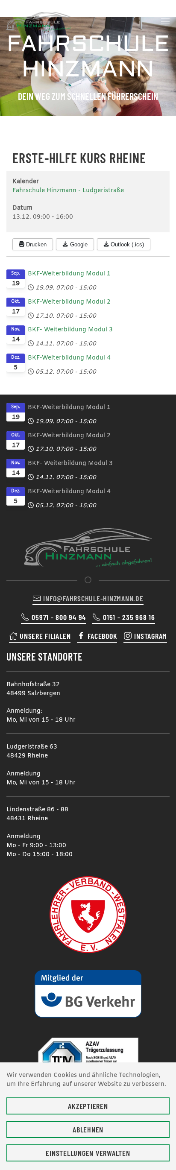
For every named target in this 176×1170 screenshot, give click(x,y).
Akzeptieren (88, 1106)
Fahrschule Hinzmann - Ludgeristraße (68, 191)
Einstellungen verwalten (88, 1153)
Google (78, 244)
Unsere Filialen (45, 636)
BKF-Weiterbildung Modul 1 (69, 274)
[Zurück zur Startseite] (38, 21)
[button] (165, 21)
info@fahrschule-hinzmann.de (93, 598)
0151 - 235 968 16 (129, 617)
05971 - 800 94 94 (59, 617)
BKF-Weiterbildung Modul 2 (69, 302)
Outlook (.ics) (126, 244)
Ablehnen (88, 1129)
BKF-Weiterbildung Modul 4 (69, 358)
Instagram (150, 636)
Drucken (35, 244)
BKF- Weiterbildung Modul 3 (70, 330)
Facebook (102, 636)
